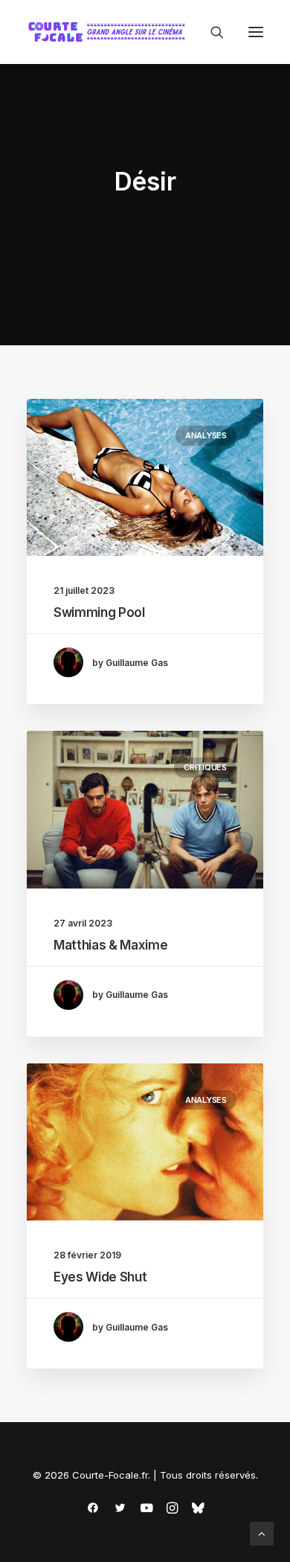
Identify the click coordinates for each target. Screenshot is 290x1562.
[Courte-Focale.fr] (110, 32)
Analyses (206, 435)
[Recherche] (210, 32)
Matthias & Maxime (110, 945)
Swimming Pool (99, 612)
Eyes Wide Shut (100, 1277)
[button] (256, 32)
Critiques (205, 767)
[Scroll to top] (262, 1533)
